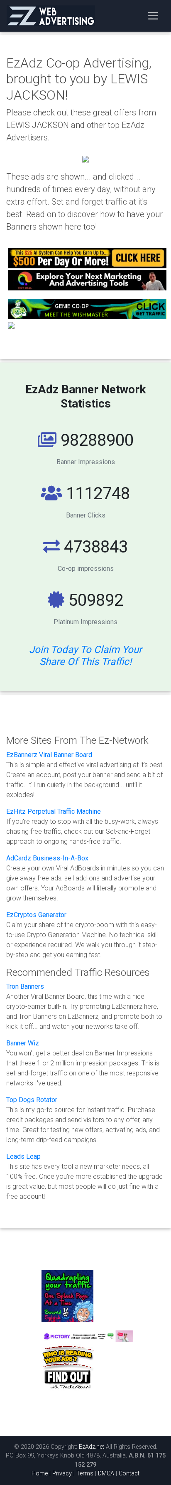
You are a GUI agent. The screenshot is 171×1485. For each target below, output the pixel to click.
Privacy (62, 1473)
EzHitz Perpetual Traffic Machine (53, 811)
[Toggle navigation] (153, 16)
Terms (84, 1473)
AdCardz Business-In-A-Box (47, 858)
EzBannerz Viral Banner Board (49, 755)
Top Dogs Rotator (31, 1100)
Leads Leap (23, 1156)
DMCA (107, 1473)
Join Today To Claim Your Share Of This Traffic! (85, 656)
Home (40, 1473)
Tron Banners (25, 986)
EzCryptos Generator (36, 915)
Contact (129, 1473)
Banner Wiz (22, 1043)
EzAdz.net (91, 1446)
